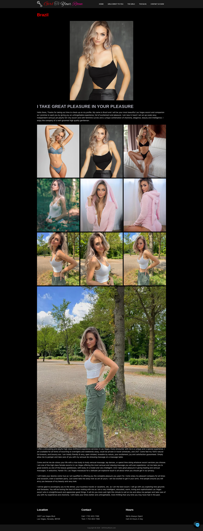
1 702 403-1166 (92, 516)
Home (101, 4)
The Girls (131, 4)
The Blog (142, 4)
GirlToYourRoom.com (109, 528)
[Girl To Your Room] (60, 4)
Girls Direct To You (115, 4)
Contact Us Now (157, 4)
